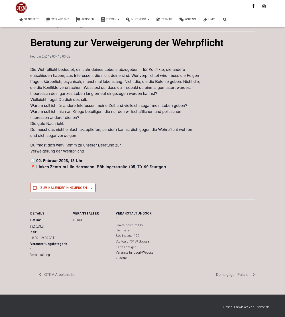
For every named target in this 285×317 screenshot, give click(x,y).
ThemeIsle (262, 307)
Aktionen (87, 19)
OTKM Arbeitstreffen (59, 274)
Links (211, 19)
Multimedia (139, 19)
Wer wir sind (60, 19)
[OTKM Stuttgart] (21, 7)
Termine (167, 19)
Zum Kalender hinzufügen (64, 187)
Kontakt (190, 19)
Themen (111, 19)
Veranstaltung (40, 255)
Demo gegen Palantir (233, 274)
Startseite (31, 19)
